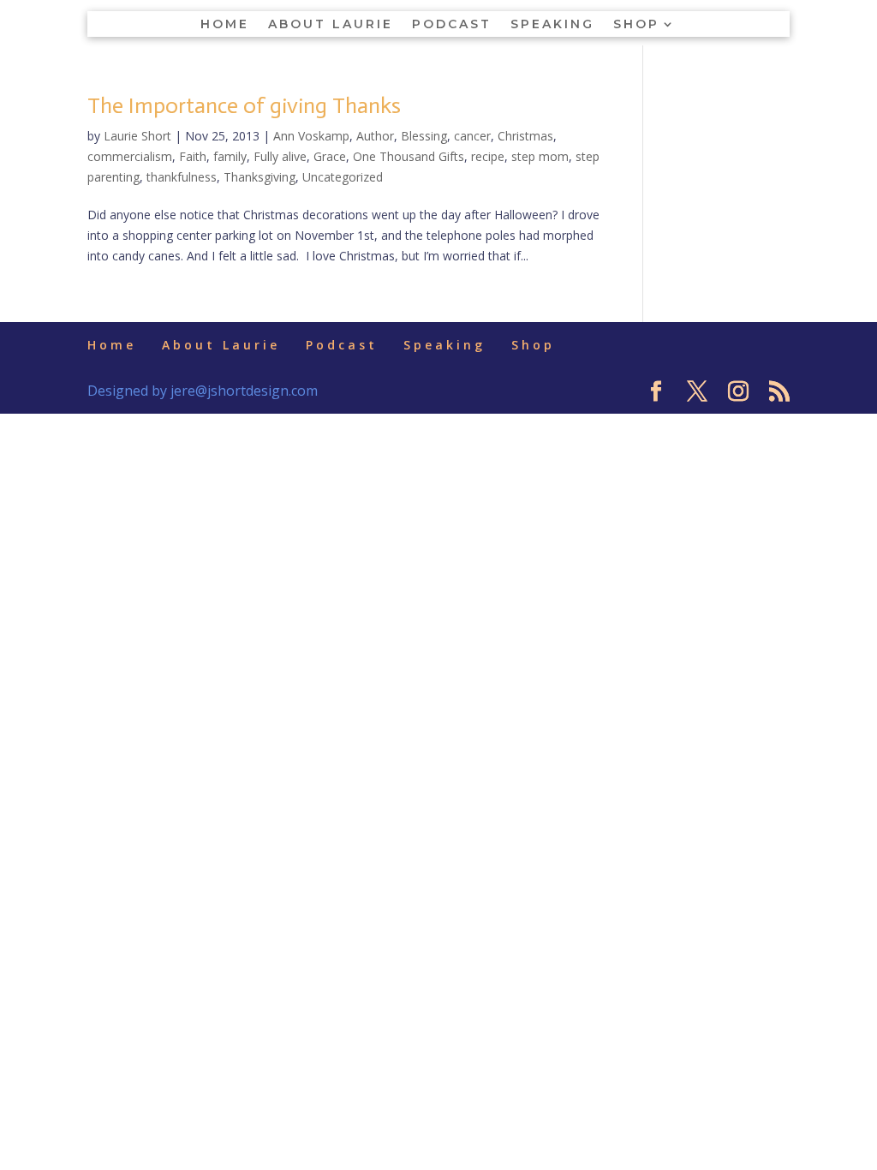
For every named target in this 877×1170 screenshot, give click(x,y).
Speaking (552, 25)
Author (375, 136)
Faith (192, 156)
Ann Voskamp (311, 136)
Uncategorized (342, 177)
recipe (487, 156)
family (230, 156)
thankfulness (181, 177)
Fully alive (280, 156)
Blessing (424, 136)
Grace (329, 156)
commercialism (129, 156)
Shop (636, 25)
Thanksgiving (259, 177)
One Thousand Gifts (408, 156)
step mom (540, 156)
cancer (472, 136)
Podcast (452, 25)
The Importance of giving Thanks (244, 106)
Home (224, 25)
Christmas (525, 136)
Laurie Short (137, 136)
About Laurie (330, 25)
